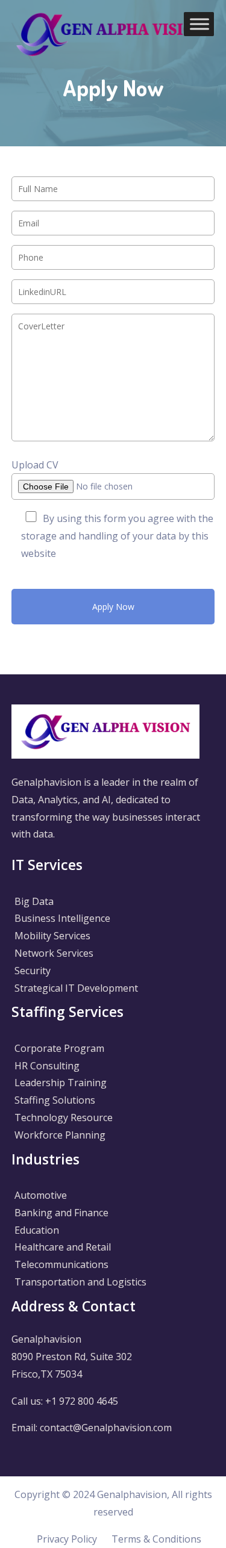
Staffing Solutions (54, 1100)
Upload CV (34, 464)
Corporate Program (59, 1048)
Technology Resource (63, 1117)
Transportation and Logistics (80, 1281)
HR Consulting (47, 1065)
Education (36, 1230)
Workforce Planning (59, 1135)
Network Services (53, 953)
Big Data (34, 901)
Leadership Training (60, 1082)
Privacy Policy (67, 1539)
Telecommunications (61, 1264)
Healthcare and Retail (62, 1247)
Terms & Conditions (156, 1539)
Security (32, 970)
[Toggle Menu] (199, 24)
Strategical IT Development (76, 988)
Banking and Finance (61, 1212)
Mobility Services (52, 935)
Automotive (40, 1195)
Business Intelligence (62, 918)
